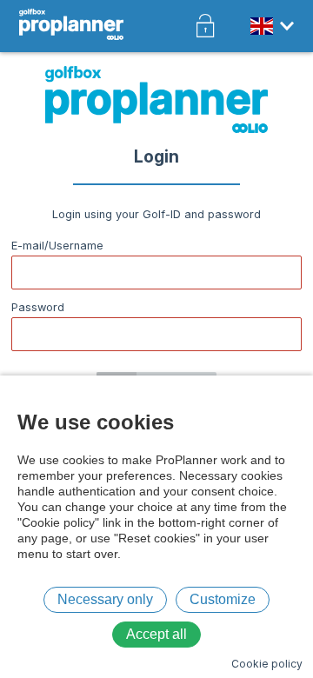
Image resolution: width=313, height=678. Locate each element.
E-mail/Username (57, 245)
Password (37, 307)
